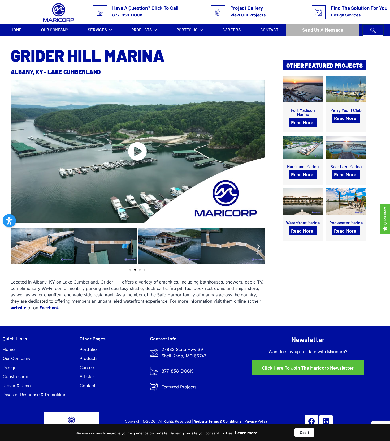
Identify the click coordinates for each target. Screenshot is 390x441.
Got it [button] (304, 432)
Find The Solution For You (359, 8)
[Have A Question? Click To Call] (100, 12)
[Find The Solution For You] (319, 12)
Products (141, 29)
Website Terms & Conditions (217, 421)
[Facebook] (311, 421)
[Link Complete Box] (303, 104)
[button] (373, 30)
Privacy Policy (256, 421)
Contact (269, 29)
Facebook (49, 307)
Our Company (54, 29)
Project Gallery (246, 8)
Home (16, 29)
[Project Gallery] (218, 12)
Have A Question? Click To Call (145, 8)
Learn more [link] (246, 432)
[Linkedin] (326, 421)
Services (97, 29)
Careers (231, 29)
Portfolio (187, 29)
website (18, 307)
